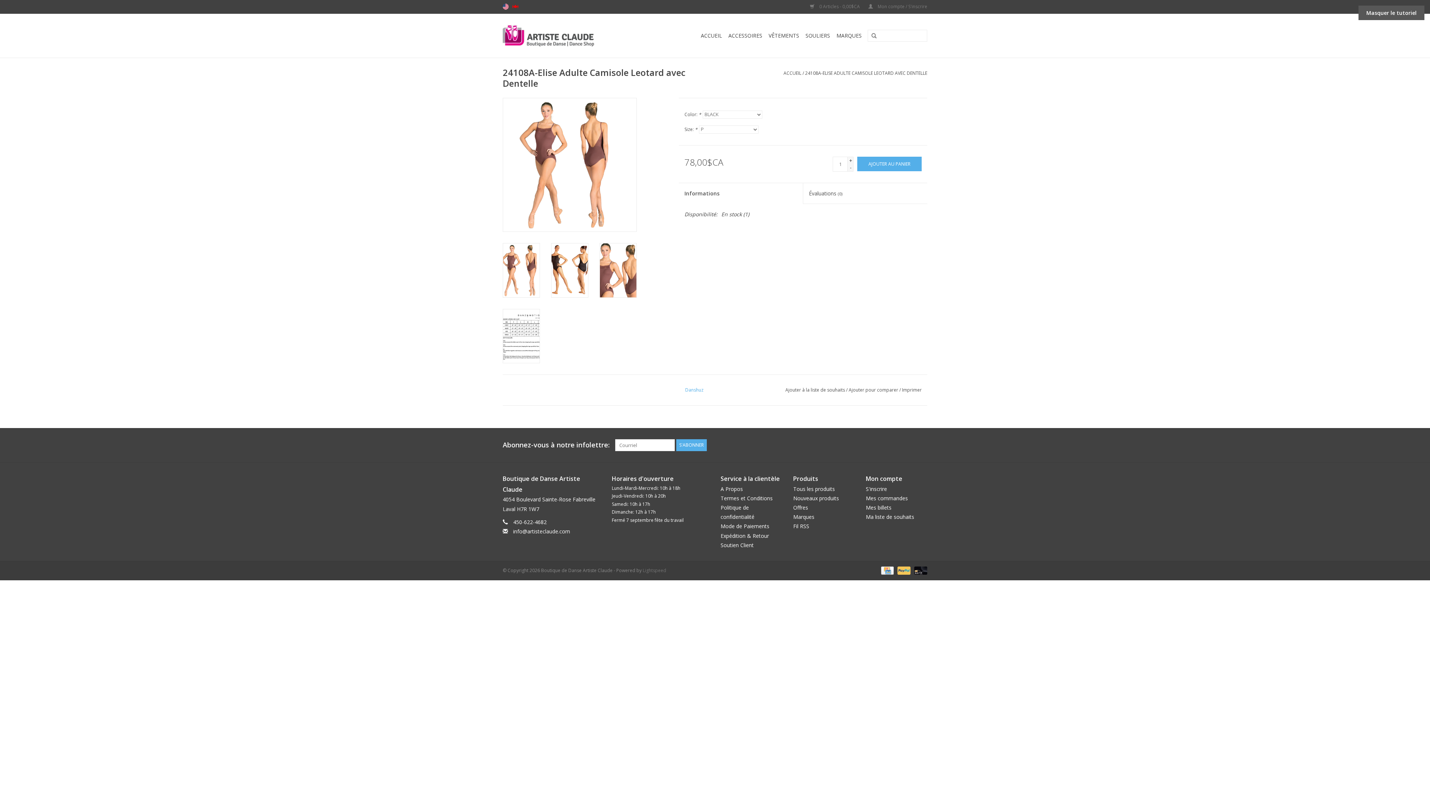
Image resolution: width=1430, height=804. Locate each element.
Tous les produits (814, 488)
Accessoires (745, 35)
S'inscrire (876, 488)
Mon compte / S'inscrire (902, 6)
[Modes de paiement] (886, 570)
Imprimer (912, 390)
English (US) (506, 7)
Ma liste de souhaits (890, 516)
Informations (701, 193)
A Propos (732, 488)
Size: (690, 129)
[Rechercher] (871, 36)
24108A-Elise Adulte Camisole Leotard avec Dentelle (866, 73)
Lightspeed (654, 570)
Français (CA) (515, 7)
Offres (800, 507)
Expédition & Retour (745, 535)
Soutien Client (737, 545)
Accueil (711, 35)
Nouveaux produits (816, 498)
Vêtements (784, 35)
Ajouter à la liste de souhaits (815, 390)
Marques (849, 35)
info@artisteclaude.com (541, 531)
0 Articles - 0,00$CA (839, 6)
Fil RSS (801, 526)
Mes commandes (887, 498)
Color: (692, 114)
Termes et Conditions (747, 498)
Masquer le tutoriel (1391, 12)
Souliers (817, 35)
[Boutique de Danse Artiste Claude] (563, 36)
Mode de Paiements (745, 526)
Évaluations (825, 193)
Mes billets (879, 507)
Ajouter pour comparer (874, 390)
